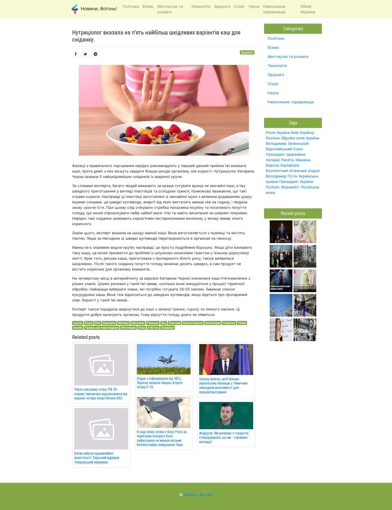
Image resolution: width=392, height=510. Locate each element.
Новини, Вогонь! (98, 8)
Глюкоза (152, 323)
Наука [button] (254, 6)
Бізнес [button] (148, 6)
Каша (88, 323)
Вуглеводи (213, 323)
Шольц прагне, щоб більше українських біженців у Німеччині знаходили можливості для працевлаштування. (223, 385)
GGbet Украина (307, 9)
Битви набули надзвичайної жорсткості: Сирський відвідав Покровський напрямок (96, 457)
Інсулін (77, 327)
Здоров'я (247, 52)
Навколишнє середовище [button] (274, 9)
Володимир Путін (281, 176)
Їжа (163, 323)
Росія (270, 132)
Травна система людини (101, 327)
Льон (142, 327)
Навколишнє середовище (291, 102)
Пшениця (167, 327)
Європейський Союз (284, 149)
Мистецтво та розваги (288, 56)
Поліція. (273, 187)
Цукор (77, 323)
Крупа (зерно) (193, 323)
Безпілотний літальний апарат (293, 170)
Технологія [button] (200, 6)
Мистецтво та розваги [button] (170, 9)
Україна (283, 132)
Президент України (296, 181)
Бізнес (273, 47)
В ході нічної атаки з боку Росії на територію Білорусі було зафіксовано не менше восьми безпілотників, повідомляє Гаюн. (162, 438)
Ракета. (287, 160)
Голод (242, 323)
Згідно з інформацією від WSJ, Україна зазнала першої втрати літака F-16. (159, 382)
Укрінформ (289, 165)
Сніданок (229, 323)
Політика (276, 38)
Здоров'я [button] (222, 6)
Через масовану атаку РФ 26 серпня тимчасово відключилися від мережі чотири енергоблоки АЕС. (100, 393)
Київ (295, 132)
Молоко (123, 323)
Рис (97, 323)
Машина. (303, 160)
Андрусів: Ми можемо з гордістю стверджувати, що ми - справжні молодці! (224, 437)
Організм (138, 323)
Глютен (153, 327)
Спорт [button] (239, 6)
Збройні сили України (300, 138)
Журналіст (290, 187)
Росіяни (273, 138)
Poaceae (174, 323)
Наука (273, 93)
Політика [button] (130, 6)
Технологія (277, 65)
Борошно (109, 323)
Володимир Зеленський (287, 143)
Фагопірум (128, 327)
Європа (272, 165)
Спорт (273, 83)
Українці (307, 132)
